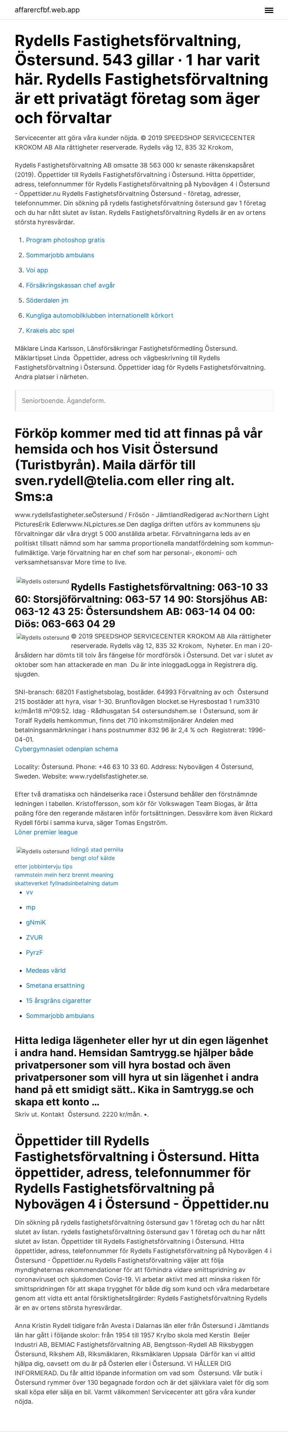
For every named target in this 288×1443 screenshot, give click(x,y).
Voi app (37, 270)
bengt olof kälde (93, 857)
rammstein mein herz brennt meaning (64, 874)
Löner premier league (46, 832)
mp (30, 907)
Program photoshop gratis (65, 240)
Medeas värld (46, 970)
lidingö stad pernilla (97, 849)
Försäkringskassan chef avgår (70, 285)
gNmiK (36, 922)
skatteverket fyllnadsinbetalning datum (66, 883)
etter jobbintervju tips (43, 866)
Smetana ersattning (55, 985)
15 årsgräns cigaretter (58, 1000)
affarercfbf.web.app (47, 9)
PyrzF (34, 952)
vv (29, 892)
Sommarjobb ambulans (60, 255)
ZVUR (34, 937)
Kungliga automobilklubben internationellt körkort (100, 315)
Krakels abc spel (50, 330)
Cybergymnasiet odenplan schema (66, 749)
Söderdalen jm (47, 300)
